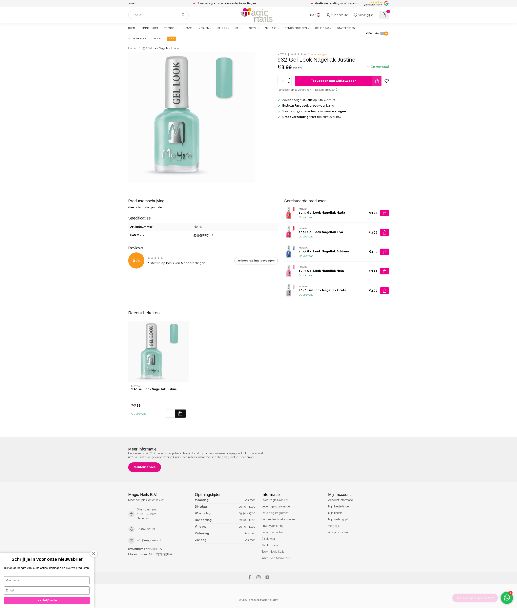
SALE (171, 38)
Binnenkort (150, 28)
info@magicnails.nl (149, 540)
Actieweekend (138, 38)
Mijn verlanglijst (338, 519)
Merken (204, 28)
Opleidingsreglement (275, 513)
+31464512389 (146, 528)
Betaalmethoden (272, 532)
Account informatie (340, 500)
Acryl (253, 28)
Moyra (281, 54)
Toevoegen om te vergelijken (294, 89)
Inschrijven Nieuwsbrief (276, 558)
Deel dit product (324, 89)
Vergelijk (333, 525)
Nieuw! (188, 28)
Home (132, 28)
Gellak (222, 28)
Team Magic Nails (273, 551)
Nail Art (271, 28)
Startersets (346, 28)
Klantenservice (144, 467)
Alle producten (338, 532)
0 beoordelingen (317, 54)
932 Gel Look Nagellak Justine (161, 48)
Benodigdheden (296, 28)
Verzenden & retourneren (278, 519)
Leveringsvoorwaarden (276, 506)
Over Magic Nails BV (275, 500)
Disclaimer (268, 538)
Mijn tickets (335, 513)
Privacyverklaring (273, 525)
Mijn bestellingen (339, 506)
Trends (169, 28)
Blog (157, 38)
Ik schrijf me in (47, 600)
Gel (237, 28)
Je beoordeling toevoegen (256, 260)
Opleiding (322, 28)
